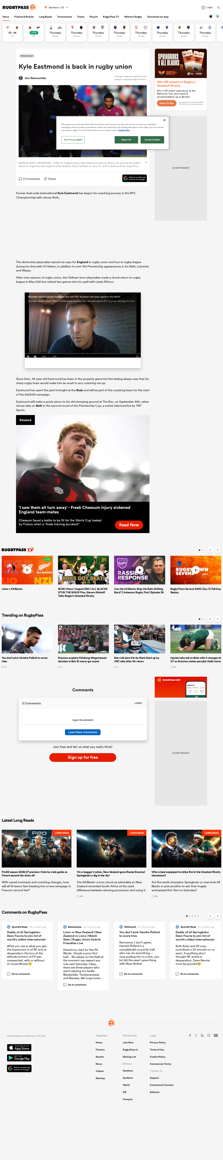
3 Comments (31, 179)
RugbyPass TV (111, 16)
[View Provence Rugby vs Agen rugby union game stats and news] (205, 33)
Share (52, 179)
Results (100, 1057)
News (6, 16)
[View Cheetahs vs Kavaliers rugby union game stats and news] (12, 33)
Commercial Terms (160, 1064)
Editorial (154, 1092)
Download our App (158, 16)
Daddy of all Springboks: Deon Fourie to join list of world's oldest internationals (26, 935)
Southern (128, 1078)
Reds (79, 390)
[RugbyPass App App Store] (39, 1048)
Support (154, 1078)
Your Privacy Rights (73, 139)
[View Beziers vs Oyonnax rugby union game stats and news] (119, 33)
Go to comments (19, 974)
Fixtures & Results (24, 16)
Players (94, 16)
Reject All (126, 139)
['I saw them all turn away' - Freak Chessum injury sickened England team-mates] (82, 458)
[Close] (164, 120)
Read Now (129, 524)
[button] (36, 863)
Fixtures (100, 1049)
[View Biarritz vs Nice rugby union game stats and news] (77, 33)
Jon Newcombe (35, 78)
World (126, 1085)
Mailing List (129, 1057)
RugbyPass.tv (130, 1049)
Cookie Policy (158, 1057)
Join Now (128, 1042)
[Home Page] (19, 7)
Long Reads (45, 16)
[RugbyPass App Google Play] (39, 1058)
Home (99, 1042)
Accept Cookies (152, 139)
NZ (124, 1092)
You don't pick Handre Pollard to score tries (139, 934)
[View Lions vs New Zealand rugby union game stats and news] (34, 33)
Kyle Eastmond (67, 193)
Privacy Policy (158, 1042)
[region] (112, 133)
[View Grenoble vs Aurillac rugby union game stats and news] (162, 33)
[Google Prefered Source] (133, 178)
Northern (128, 1070)
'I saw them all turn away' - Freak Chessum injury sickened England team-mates (74, 509)
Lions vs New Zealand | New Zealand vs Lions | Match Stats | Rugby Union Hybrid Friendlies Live (82, 937)
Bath (39, 406)
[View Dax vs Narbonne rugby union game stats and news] (141, 33)
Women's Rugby (133, 16)
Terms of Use (157, 1049)
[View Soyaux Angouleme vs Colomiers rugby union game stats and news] (98, 33)
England (82, 262)
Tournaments (64, 16)
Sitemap (100, 1078)
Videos (99, 1071)
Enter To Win (167, 103)
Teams (80, 16)
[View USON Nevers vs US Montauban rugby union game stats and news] (184, 33)
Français (127, 1099)
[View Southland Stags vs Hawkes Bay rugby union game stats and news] (55, 33)
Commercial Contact (162, 1085)
